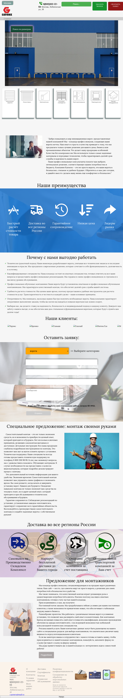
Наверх (61, 697)
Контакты (30, 675)
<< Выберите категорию (85, 351)
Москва (7, 3)
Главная (7, 18)
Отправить (38, 413)
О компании (31, 670)
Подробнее (46, 655)
